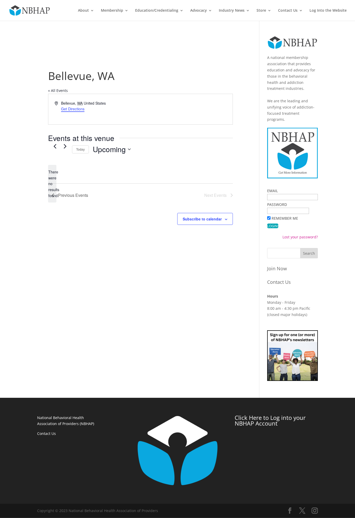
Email (272, 190)
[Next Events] (65, 146)
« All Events (58, 90)
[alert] (52, 184)
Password (277, 204)
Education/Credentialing (156, 11)
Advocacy (198, 11)
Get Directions (72, 108)
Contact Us (288, 11)
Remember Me (285, 218)
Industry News (232, 11)
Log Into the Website (328, 11)
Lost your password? (300, 236)
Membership (112, 11)
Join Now (277, 268)
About (83, 11)
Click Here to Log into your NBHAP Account (270, 420)
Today (80, 149)
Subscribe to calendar (202, 218)
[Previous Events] (55, 146)
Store (261, 11)
